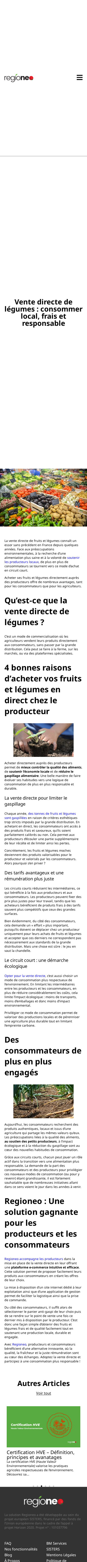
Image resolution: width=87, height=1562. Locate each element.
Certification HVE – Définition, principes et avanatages (41, 1454)
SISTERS (53, 1549)
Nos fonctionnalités (20, 1549)
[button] (33, 1486)
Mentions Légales (61, 1554)
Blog (8, 1554)
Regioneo (18, 1344)
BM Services (56, 1543)
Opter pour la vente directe (24, 976)
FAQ (7, 1543)
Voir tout (43, 1393)
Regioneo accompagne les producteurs (33, 1259)
